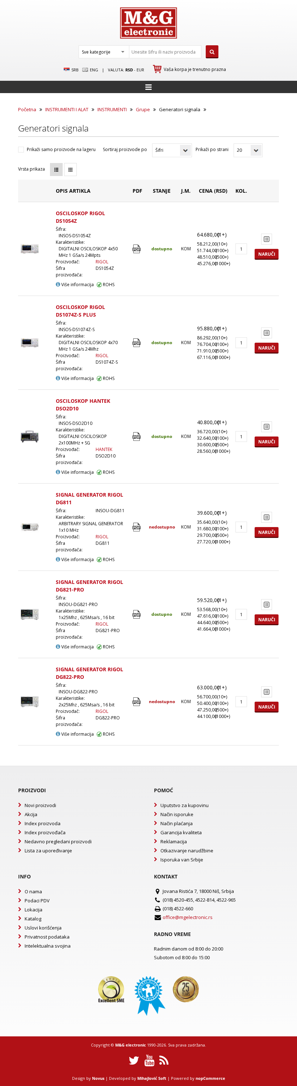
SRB (74, 69)
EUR (140, 69)
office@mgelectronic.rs (188, 917)
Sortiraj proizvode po (125, 149)
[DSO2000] (137, 436)
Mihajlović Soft (151, 1078)
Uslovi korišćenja (43, 927)
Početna (27, 109)
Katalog (33, 918)
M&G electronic (130, 1045)
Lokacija (33, 909)
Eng (93, 69)
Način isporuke (176, 814)
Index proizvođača (45, 832)
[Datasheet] (137, 249)
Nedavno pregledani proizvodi (58, 841)
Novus (98, 1078)
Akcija (31, 814)
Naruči (266, 254)
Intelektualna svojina (48, 946)
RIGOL (102, 262)
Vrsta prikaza (31, 169)
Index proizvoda (42, 823)
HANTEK (104, 449)
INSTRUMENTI (112, 109)
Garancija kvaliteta (181, 832)
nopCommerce (210, 1078)
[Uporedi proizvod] (266, 239)
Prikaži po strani (212, 149)
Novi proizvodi (40, 805)
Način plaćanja (176, 823)
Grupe (143, 109)
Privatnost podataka (47, 936)
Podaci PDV (37, 900)
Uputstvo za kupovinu (184, 805)
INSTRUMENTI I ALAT (66, 109)
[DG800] (137, 527)
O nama (33, 891)
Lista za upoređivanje (48, 850)
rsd (129, 69)
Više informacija (77, 284)
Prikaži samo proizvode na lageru (61, 149)
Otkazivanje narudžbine (186, 850)
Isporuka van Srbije (181, 859)
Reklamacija (173, 841)
